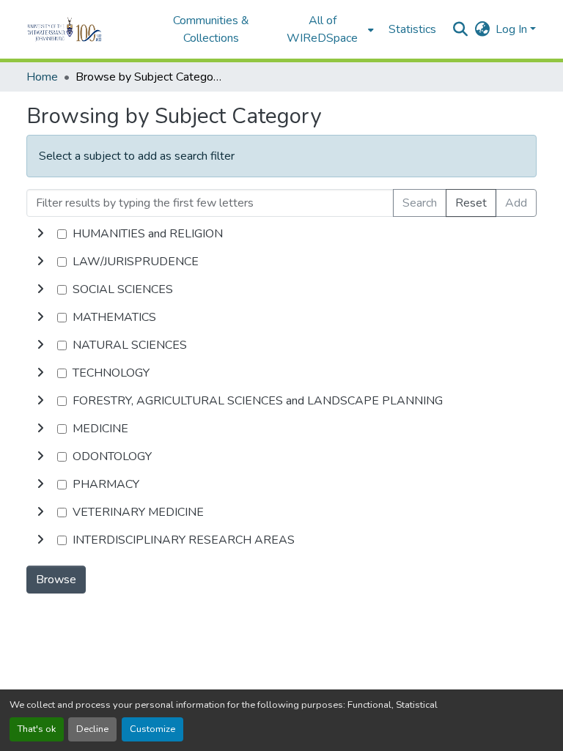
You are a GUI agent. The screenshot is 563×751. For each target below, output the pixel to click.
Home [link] (42, 77)
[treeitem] (281, 261)
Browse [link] (56, 579)
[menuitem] (327, 29)
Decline (92, 729)
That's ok (37, 729)
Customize (152, 729)
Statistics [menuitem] (412, 29)
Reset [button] (471, 203)
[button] (84, 29)
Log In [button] (513, 29)
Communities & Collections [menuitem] (211, 29)
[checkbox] (62, 234)
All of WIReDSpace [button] (322, 29)
